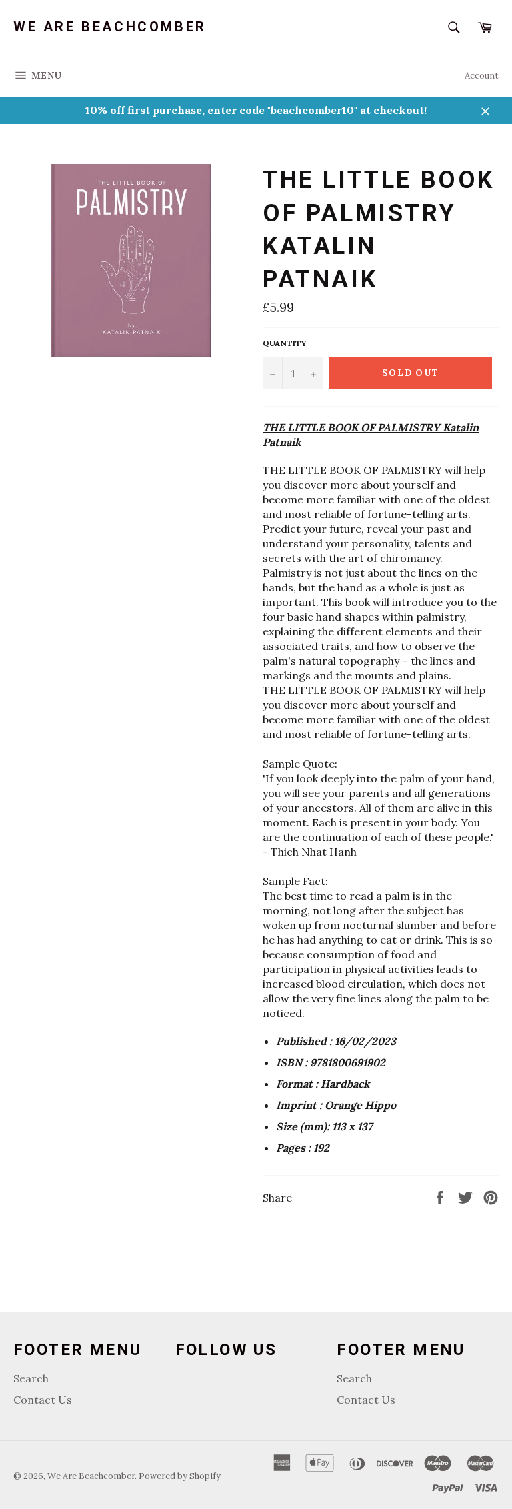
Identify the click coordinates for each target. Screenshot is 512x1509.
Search (31, 1378)
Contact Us (42, 1399)
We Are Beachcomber (110, 27)
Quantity (285, 343)
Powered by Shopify (180, 1476)
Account (482, 75)
